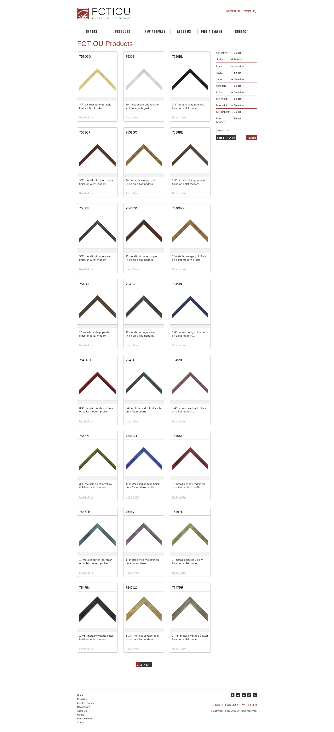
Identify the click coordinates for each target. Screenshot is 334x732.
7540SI (130, 284)
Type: (219, 79)
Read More (86, 117)
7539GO (131, 132)
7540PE (84, 284)
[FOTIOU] (120, 13)
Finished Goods (85, 703)
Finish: (220, 66)
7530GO (85, 56)
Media (80, 714)
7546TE (84, 511)
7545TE (131, 360)
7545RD (85, 360)
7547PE (177, 587)
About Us (184, 31)
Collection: (222, 53)
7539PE (177, 132)
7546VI (130, 511)
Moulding (82, 699)
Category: (221, 86)
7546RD (178, 436)
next (147, 664)
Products (122, 31)
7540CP (131, 208)
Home (80, 695)
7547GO (131, 587)
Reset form (226, 137)
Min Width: (222, 99)
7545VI (177, 360)
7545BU (177, 284)
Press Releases (85, 718)
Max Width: (222, 105)
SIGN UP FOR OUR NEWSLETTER (235, 704)
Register (233, 11)
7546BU (131, 436)
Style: (219, 72)
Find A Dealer (211, 31)
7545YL (84, 436)
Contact (241, 31)
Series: (220, 59)
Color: (219, 92)
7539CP (85, 132)
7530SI (130, 56)
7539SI (84, 208)
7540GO (178, 208)
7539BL (177, 56)
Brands (91, 31)
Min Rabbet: (223, 112)
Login (246, 11)
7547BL (84, 587)
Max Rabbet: (220, 120)
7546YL (177, 511)
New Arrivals (155, 31)
